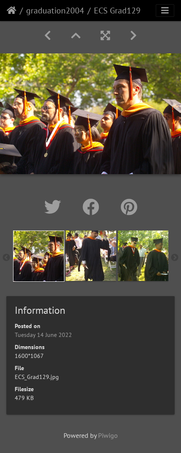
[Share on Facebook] (93, 207)
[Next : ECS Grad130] (133, 35)
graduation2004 (55, 10)
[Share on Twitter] (55, 207)
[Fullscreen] (105, 35)
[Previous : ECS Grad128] (47, 35)
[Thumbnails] (75, 35)
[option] (39, 256)
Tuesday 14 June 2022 (43, 335)
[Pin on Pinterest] (129, 207)
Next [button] (174, 258)
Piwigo (108, 435)
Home (11, 10)
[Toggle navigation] (165, 10)
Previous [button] (6, 258)
